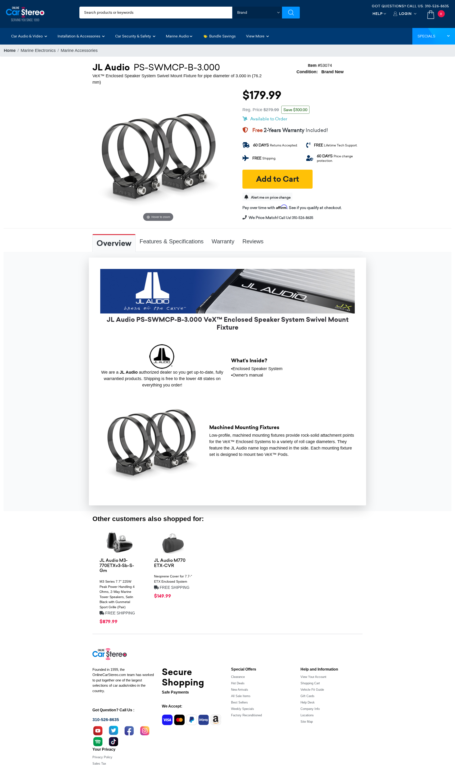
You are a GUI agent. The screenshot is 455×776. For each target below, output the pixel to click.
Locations (307, 715)
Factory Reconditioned (246, 715)
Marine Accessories (79, 50)
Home (10, 50)
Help (378, 13)
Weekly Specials (242, 709)
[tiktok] (113, 741)
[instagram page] (144, 730)
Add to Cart (277, 179)
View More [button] (255, 36)
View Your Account (313, 677)
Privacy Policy (102, 757)
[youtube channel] (97, 730)
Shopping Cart (310, 683)
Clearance (238, 677)
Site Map (306, 721)
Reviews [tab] (253, 241)
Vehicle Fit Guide (312, 689)
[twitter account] (113, 730)
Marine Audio (177, 36)
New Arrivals (239, 689)
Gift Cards (307, 696)
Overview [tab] (114, 243)
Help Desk (307, 702)
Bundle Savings (222, 36)
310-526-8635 (437, 6)
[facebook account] (129, 730)
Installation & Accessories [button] (79, 36)
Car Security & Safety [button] (133, 36)
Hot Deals (238, 683)
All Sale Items (240, 696)
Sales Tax (99, 763)
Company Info (310, 709)
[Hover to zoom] (158, 156)
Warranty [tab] (223, 241)
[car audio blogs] (97, 741)
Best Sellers (239, 702)
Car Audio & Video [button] (27, 36)
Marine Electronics (38, 50)
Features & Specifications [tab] (172, 241)
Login (405, 13)
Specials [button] (426, 36)
